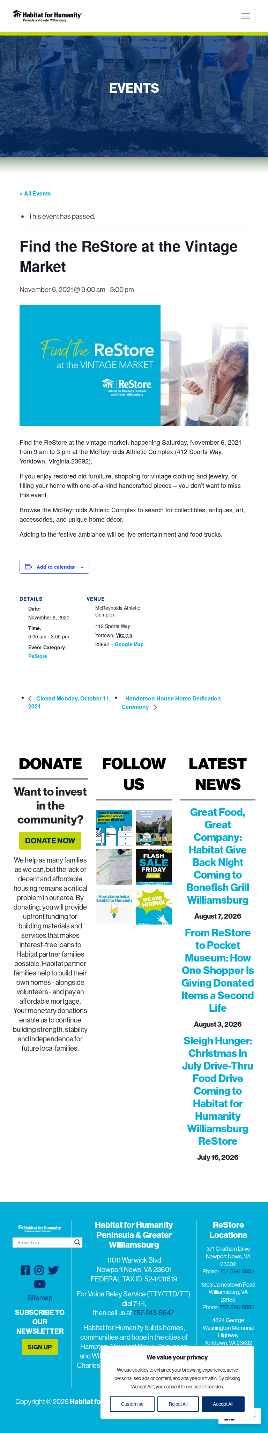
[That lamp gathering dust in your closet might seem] (114, 907)
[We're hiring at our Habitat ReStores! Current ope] (154, 907)
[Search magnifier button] (77, 1242)
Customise (132, 1404)
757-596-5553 (237, 1271)
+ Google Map (127, 644)
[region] (177, 1382)
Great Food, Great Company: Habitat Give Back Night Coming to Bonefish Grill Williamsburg (217, 855)
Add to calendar (56, 566)
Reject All (178, 1404)
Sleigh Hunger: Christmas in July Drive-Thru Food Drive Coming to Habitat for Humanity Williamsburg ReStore (217, 1091)
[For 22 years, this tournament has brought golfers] (154, 828)
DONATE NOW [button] (50, 840)
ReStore (37, 655)
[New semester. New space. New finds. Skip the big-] (114, 828)
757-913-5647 (153, 1312)
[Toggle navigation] (245, 16)
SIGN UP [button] (40, 1347)
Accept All (223, 1404)
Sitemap (40, 1297)
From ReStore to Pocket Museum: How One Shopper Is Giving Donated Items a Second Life (217, 970)
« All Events (35, 193)
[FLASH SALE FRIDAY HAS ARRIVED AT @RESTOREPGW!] (154, 867)
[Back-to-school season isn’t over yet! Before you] (114, 867)
